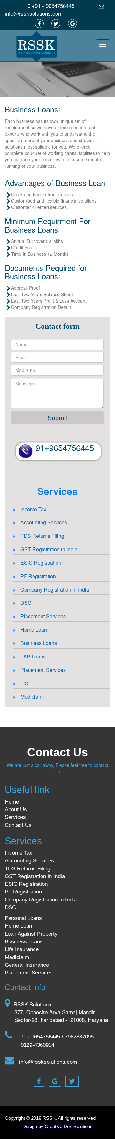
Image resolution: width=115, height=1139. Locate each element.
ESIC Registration (40, 562)
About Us (16, 809)
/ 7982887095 (78, 1037)
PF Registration (37, 576)
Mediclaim (31, 696)
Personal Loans (23, 918)
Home (12, 802)
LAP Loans (32, 656)
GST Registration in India (48, 549)
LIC (23, 683)
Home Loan (33, 629)
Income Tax (32, 509)
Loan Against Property (31, 934)
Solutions (83, 1126)
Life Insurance (22, 949)
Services (15, 817)
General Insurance (27, 965)
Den (68, 1126)
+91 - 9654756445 (52, 6)
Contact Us (18, 825)
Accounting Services (43, 522)
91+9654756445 (64, 447)
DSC (25, 602)
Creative (53, 1126)
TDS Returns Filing (41, 535)
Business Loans (38, 643)
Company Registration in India (54, 589)
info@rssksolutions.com (34, 13)
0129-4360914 (37, 1045)
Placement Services (42, 616)
